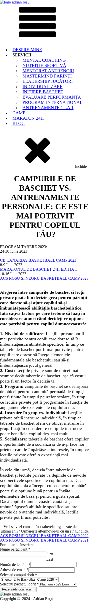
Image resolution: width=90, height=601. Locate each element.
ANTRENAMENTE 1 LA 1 (48, 107)
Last (49, 559)
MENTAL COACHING (44, 60)
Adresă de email (14, 570)
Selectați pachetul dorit (19, 584)
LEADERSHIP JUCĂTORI (47, 81)
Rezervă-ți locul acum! (18, 589)
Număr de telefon (15, 564)
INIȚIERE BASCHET (42, 91)
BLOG (18, 123)
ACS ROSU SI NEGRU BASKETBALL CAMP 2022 (44, 536)
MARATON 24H (28, 118)
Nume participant (15, 549)
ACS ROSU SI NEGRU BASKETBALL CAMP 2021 (44, 540)
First (49, 554)
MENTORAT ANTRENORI (48, 70)
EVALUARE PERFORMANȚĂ (51, 97)
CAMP (18, 112)
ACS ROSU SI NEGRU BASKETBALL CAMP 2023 (44, 278)
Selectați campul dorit (18, 575)
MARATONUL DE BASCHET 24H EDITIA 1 (38, 269)
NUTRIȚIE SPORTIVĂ (44, 65)
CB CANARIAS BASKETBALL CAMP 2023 (38, 260)
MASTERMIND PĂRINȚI (47, 76)
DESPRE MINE (27, 49)
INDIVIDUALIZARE (42, 86)
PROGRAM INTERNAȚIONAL (52, 102)
